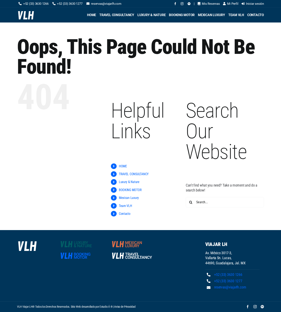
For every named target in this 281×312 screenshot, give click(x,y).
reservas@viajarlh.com (230, 287)
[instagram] (182, 3)
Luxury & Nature (129, 182)
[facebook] (175, 3)
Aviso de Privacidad (124, 306)
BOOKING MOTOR (130, 190)
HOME (123, 166)
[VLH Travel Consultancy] (132, 253)
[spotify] (189, 3)
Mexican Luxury (129, 198)
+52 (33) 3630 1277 (228, 281)
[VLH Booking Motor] (80, 253)
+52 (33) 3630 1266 (228, 274)
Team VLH (125, 206)
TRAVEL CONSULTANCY (134, 174)
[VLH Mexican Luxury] (132, 242)
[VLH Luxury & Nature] (80, 242)
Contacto (124, 214)
